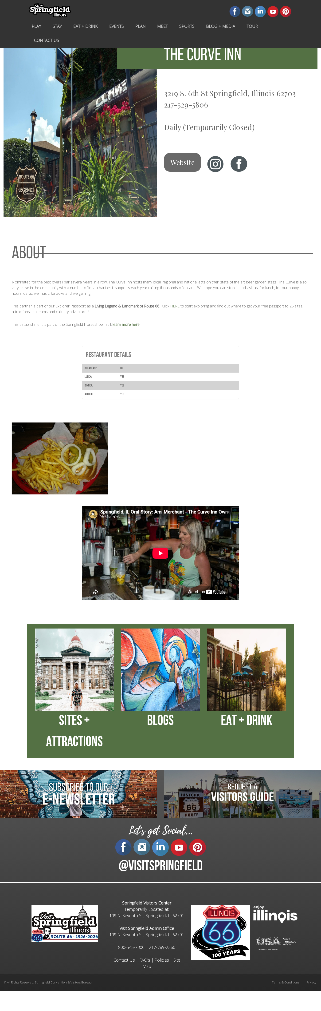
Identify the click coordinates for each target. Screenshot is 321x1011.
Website (182, 162)
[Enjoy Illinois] (275, 914)
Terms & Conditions (285, 982)
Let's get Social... (160, 831)
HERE (175, 306)
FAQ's (144, 960)
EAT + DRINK (246, 721)
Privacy (311, 982)
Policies (162, 960)
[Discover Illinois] (275, 943)
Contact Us (124, 960)
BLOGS (160, 721)
